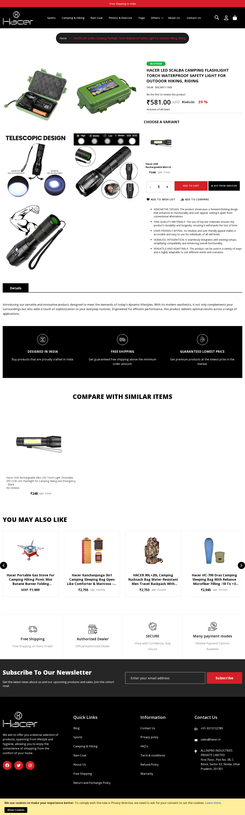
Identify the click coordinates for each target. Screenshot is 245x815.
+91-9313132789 (212, 728)
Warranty (146, 774)
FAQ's (144, 746)
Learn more (213, 803)
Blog (76, 728)
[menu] (124, 18)
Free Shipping (82, 774)
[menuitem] (51, 18)
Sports (77, 737)
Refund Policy (149, 764)
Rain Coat (79, 755)
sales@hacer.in (211, 739)
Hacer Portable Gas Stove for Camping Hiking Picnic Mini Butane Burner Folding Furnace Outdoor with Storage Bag (31, 579)
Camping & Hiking (85, 746)
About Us (79, 764)
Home (63, 38)
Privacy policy (149, 737)
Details (15, 288)
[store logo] (18, 18)
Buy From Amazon (225, 185)
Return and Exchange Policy (91, 783)
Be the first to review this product (166, 94)
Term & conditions (152, 755)
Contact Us (147, 728)
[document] (122, 807)
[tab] (16, 287)
